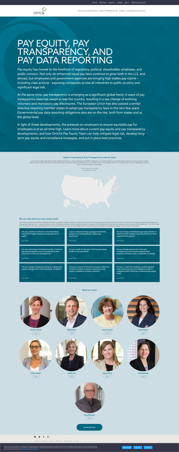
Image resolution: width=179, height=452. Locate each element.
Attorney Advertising (68, 441)
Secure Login (76, 441)
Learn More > (25, 241)
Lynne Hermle (107, 330)
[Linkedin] (35, 437)
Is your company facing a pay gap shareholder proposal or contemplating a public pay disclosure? (87, 233)
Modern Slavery (59, 441)
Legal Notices (37, 441)
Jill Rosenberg (143, 373)
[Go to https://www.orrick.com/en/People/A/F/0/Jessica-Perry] (107, 355)
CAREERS (119, 3)
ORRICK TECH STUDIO (138, 3)
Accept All (148, 447)
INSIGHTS (111, 3)
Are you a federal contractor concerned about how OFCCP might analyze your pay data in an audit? (40, 233)
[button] (36, 333)
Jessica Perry (107, 373)
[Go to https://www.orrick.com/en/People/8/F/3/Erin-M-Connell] (36, 311)
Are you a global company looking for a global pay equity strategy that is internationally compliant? (42, 268)
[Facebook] (43, 437)
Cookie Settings (127, 447)
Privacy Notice (44, 441)
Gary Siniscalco (89, 415)
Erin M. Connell (35, 330)
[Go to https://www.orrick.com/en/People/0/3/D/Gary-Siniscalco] (89, 397)
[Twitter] (39, 437)
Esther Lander (36, 373)
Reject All (137, 447)
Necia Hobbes (143, 330)
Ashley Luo (72, 373)
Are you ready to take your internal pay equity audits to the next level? (88, 250)
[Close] (176, 447)
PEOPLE (94, 3)
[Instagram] (48, 437)
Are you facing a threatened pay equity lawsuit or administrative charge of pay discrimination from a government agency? (137, 233)
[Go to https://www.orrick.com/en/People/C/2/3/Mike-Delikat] (71, 311)
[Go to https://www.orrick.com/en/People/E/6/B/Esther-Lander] (36, 355)
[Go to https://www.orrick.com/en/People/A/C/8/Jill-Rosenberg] (143, 355)
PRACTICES (102, 3)
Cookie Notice (51, 441)
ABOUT (126, 3)
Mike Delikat (71, 330)
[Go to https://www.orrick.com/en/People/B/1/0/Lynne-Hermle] (107, 311)
